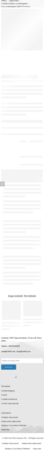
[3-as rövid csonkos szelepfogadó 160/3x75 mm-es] (32, 308)
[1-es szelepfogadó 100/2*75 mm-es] (11, 310)
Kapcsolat (5, 430)
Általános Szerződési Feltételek (13, 425)
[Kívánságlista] (18, 303)
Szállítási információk (9, 417)
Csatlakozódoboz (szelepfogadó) (14, 4)
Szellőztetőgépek (8, 391)
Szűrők (4, 395)
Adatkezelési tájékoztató (11, 421)
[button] (17, 319)
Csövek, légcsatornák (10, 403)
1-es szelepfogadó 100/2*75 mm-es (16, 326)
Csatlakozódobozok (9, 399)
